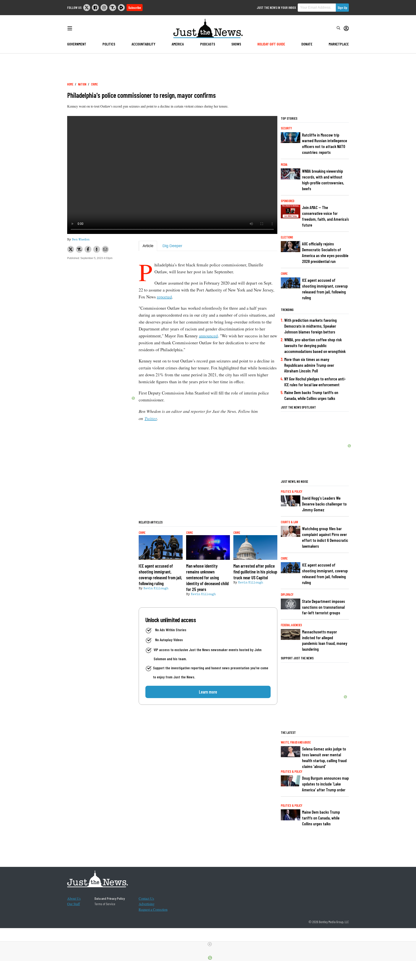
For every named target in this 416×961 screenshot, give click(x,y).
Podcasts (207, 44)
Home (70, 84)
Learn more (208, 691)
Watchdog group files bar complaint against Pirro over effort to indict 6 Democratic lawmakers (325, 537)
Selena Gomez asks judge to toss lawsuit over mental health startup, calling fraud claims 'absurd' (324, 757)
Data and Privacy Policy (109, 898)
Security (286, 128)
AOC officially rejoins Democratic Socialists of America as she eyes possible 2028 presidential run (325, 252)
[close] (210, 944)
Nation (82, 84)
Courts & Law (289, 522)
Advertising (146, 903)
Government (76, 44)
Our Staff (73, 903)
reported (164, 297)
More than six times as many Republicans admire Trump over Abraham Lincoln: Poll (309, 365)
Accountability (143, 44)
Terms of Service (104, 904)
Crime (94, 84)
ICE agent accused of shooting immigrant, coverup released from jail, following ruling (325, 289)
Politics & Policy (291, 491)
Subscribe (134, 7)
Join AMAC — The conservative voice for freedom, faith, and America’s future (325, 216)
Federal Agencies (291, 625)
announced (208, 336)
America (178, 44)
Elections (287, 237)
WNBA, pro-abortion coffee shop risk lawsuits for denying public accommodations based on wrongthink (315, 345)
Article (148, 246)
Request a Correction (153, 909)
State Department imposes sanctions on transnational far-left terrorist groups (323, 607)
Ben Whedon (80, 239)
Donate (306, 44)
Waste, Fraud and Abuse (296, 742)
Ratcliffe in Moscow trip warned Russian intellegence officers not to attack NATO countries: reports (324, 143)
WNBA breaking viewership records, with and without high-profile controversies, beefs (323, 180)
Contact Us (146, 898)
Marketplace (339, 44)
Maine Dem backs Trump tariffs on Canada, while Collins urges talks (311, 395)
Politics (108, 44)
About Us (74, 898)
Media (284, 164)
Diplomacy (287, 594)
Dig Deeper (172, 246)
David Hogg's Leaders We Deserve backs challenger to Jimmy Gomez (324, 504)
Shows (236, 44)
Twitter (151, 418)
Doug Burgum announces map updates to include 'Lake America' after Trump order (325, 784)
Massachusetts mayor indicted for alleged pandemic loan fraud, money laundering (324, 640)
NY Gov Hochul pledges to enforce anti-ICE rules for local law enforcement (315, 381)
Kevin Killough (155, 588)
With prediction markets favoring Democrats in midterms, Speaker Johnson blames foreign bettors (310, 326)
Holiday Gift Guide (271, 44)
